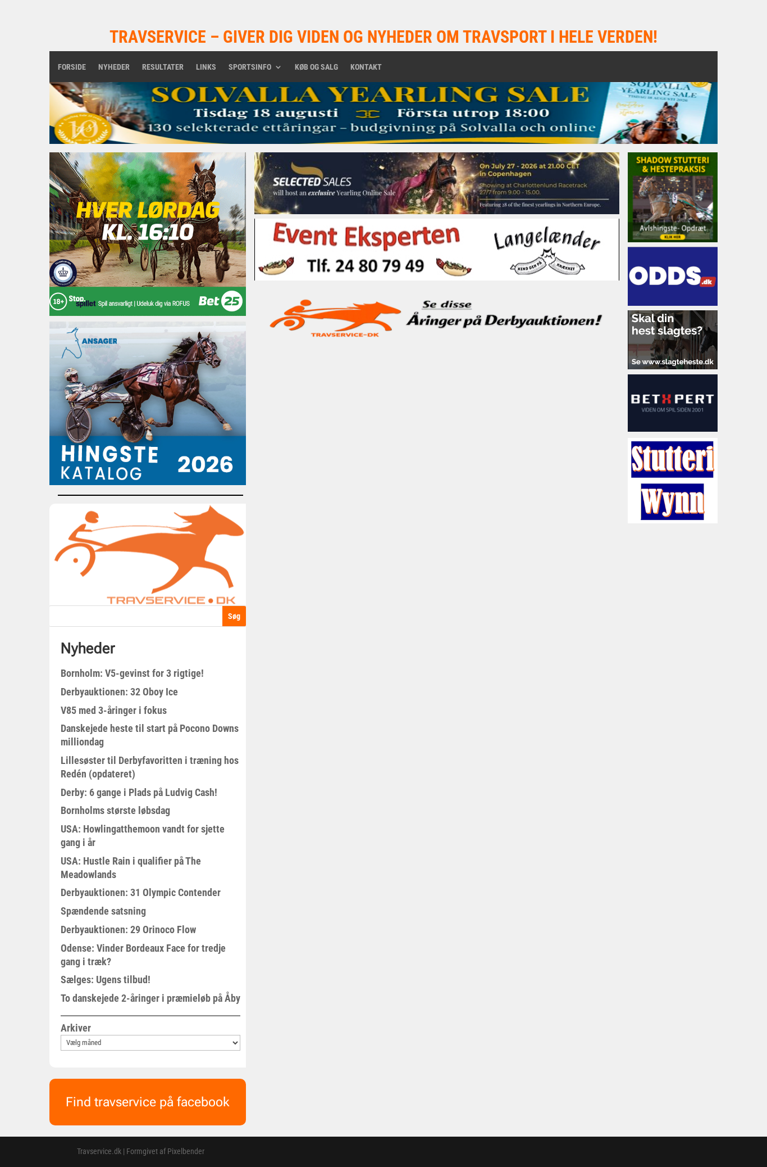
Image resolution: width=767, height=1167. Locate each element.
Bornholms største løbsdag (115, 810)
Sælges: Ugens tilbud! (105, 979)
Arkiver (76, 1028)
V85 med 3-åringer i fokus (114, 710)
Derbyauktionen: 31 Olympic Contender (141, 892)
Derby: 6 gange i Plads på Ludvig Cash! (139, 792)
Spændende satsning (103, 911)
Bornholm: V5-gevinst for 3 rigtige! (132, 673)
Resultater (163, 67)
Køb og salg (316, 67)
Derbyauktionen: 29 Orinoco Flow (128, 929)
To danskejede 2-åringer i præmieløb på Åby (150, 998)
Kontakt (366, 67)
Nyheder (114, 67)
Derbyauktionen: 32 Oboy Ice (119, 692)
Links (206, 67)
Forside (72, 67)
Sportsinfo (250, 67)
